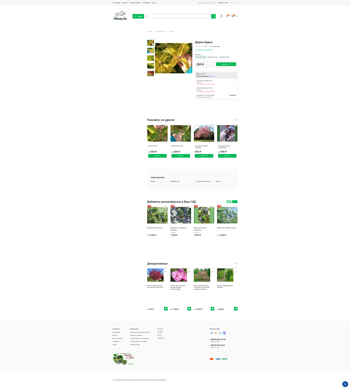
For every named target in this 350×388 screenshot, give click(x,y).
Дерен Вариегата (177, 146)
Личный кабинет (135, 3)
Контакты (160, 329)
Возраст (198, 54)
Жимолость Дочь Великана (200, 229)
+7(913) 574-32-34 (217, 345)
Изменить (212, 76)
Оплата (159, 335)
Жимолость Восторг (155, 228)
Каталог (125, 3)
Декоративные (161, 31)
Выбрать (157, 156)
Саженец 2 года (212, 57)
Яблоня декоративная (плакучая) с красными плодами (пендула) (202, 287)
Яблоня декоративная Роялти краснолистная (155, 286)
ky (237, 3)
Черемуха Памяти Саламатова (224, 147)
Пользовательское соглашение (139, 338)
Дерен (171, 31)
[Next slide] (189, 58)
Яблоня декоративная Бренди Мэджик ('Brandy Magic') (178, 287)
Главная (150, 31)
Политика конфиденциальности (140, 332)
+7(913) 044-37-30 (222, 3)
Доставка (160, 332)
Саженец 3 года (224, 57)
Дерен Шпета (152, 146)
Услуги (154, 3)
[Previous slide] (158, 58)
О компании (116, 3)
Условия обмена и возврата (138, 341)
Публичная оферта (136, 335)
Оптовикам (146, 3)
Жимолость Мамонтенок (226, 228)
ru (232, 3)
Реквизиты (160, 338)
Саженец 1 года (200, 57)
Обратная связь (135, 344)
